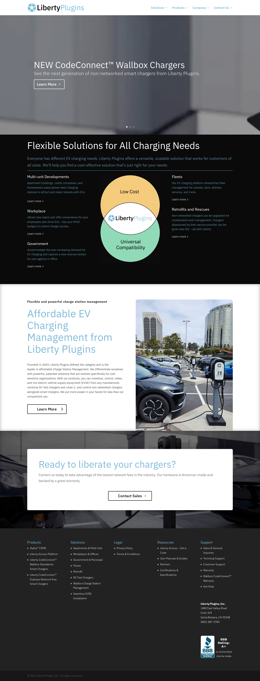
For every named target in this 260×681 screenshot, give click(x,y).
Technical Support (214, 558)
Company (199, 8)
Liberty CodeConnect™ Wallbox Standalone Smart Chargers (43, 564)
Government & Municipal (88, 560)
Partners (165, 564)
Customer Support (214, 564)
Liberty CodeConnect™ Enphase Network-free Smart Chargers (43, 579)
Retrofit (77, 571)
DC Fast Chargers (83, 577)
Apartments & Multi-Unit (87, 548)
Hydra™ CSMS (38, 548)
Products (178, 8)
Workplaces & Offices (86, 554)
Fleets (77, 565)
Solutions (157, 8)
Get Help (208, 586)
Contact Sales (130, 495)
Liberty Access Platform (44, 554)
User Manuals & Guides (173, 558)
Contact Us (221, 8)
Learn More (47, 84)
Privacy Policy (125, 548)
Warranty (208, 570)
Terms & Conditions (128, 554)
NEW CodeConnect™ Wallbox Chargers (109, 65)
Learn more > (35, 201)
